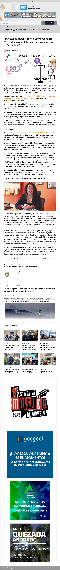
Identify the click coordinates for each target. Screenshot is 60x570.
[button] (43, 23)
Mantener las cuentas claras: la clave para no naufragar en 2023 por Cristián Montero (12, 371)
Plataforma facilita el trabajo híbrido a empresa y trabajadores (12, 347)
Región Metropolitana (31, 266)
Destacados (7, 35)
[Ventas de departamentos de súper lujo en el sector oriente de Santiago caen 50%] (48, 359)
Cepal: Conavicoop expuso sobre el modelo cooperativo (29, 347)
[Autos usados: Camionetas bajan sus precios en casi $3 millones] (48, 335)
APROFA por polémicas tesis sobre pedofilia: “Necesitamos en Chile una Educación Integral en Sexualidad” (29, 42)
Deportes (6, 285)
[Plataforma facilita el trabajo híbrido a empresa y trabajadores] (12, 335)
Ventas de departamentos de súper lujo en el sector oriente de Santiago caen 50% (47, 371)
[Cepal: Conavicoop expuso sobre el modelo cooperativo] (30, 335)
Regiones (19, 285)
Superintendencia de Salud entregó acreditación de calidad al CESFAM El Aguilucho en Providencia (29, 371)
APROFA (13, 266)
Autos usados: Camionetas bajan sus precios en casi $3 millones (47, 347)
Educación (14, 35)
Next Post (6, 282)
